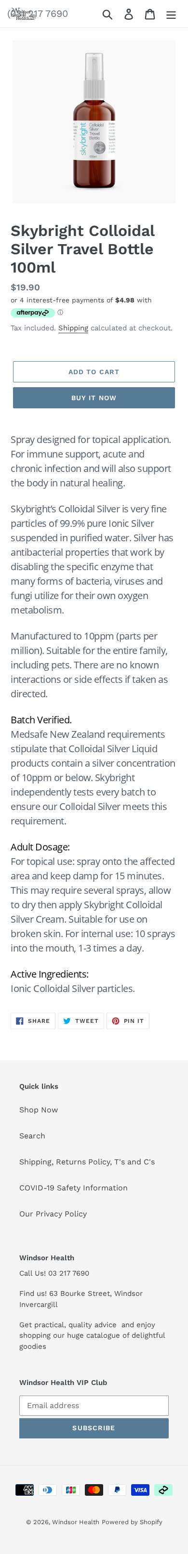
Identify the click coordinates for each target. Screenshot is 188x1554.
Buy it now (94, 398)
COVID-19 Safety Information (73, 1187)
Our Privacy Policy (53, 1213)
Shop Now (38, 1109)
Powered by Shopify (132, 1522)
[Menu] (171, 14)
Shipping (73, 328)
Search (32, 1135)
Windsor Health (75, 1522)
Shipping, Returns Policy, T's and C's (87, 1161)
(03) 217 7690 (37, 13)
